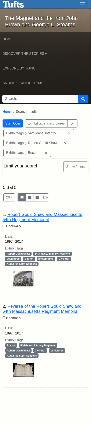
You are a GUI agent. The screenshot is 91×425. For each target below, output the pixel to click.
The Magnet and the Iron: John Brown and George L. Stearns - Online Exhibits (13, 4)
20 (10, 197)
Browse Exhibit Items (23, 83)
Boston (29, 258)
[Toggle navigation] (82, 4)
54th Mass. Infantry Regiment (52, 253)
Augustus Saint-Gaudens (22, 263)
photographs (46, 258)
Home (8, 39)
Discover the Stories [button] (23, 53)
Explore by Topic (19, 68)
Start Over (12, 123)
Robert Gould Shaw (18, 253)
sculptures (13, 258)
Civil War (64, 258)
